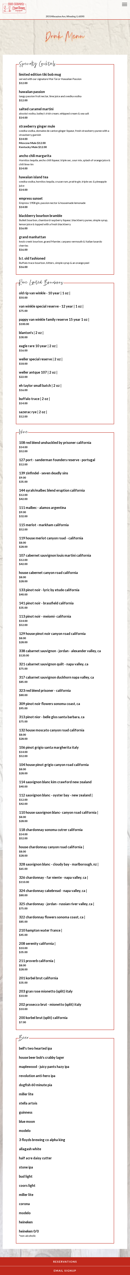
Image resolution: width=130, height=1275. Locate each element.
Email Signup (83, 1270)
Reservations (83, 1261)
